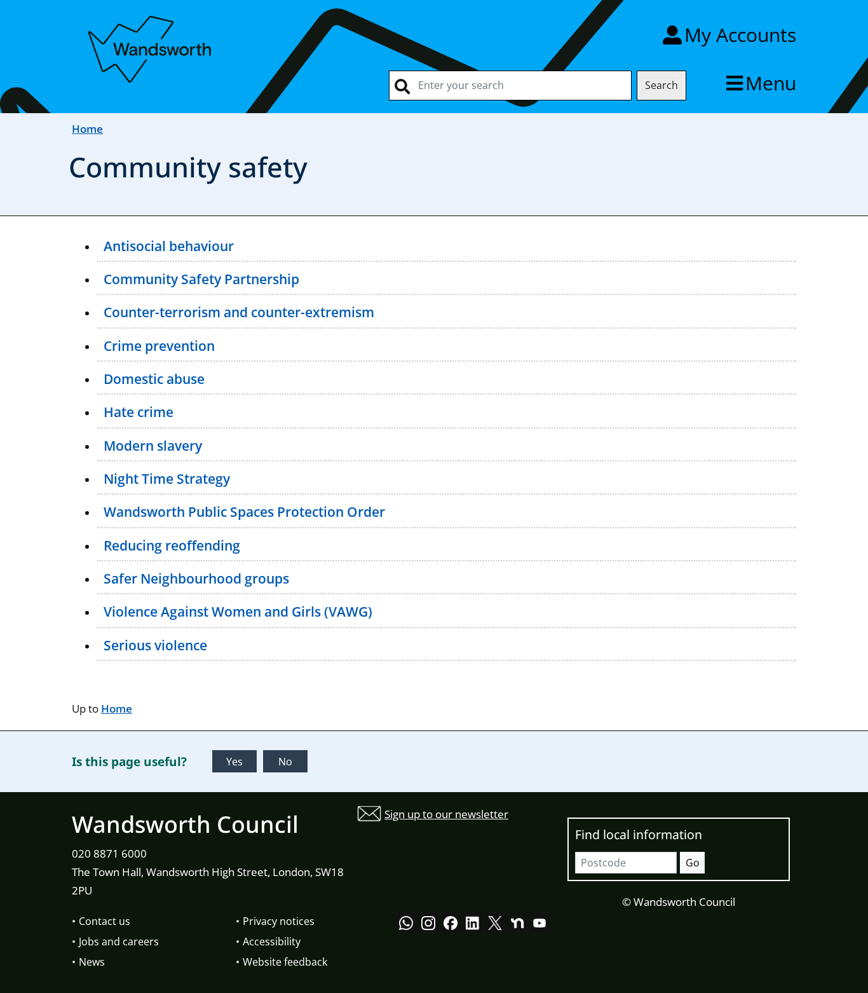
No (285, 762)
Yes (234, 762)
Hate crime (138, 412)
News (92, 962)
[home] (151, 47)
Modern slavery (153, 446)
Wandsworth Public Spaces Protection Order (244, 512)
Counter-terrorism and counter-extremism (239, 312)
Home (87, 128)
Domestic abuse (154, 379)
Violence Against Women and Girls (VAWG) (238, 611)
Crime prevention (159, 346)
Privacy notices (279, 921)
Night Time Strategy (167, 479)
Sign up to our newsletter (446, 814)
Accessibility (272, 941)
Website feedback (285, 962)
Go (693, 863)
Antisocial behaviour (169, 246)
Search (661, 85)
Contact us (104, 921)
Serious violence (155, 645)
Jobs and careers (119, 941)
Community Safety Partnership (201, 279)
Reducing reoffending (172, 545)
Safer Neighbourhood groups (196, 578)
